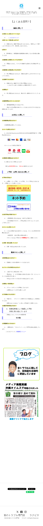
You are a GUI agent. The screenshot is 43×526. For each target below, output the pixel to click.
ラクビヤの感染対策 (20, 314)
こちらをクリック (14, 37)
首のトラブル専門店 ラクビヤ (21, 515)
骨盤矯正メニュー (21, 331)
